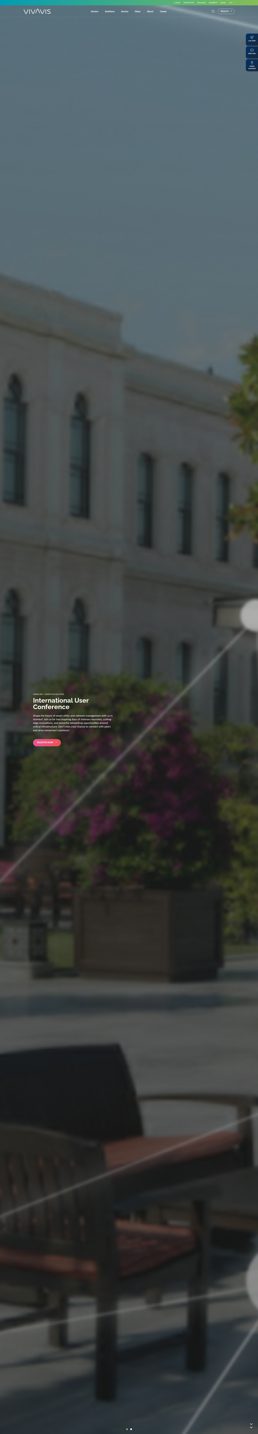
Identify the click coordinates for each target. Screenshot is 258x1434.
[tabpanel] (129, 719)
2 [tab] (131, 1429)
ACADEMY (213, 3)
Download (201, 3)
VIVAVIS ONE (188, 3)
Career (223, 3)
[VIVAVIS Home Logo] (37, 11)
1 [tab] (127, 1429)
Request (225, 11)
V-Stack (177, 3)
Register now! (45, 742)
